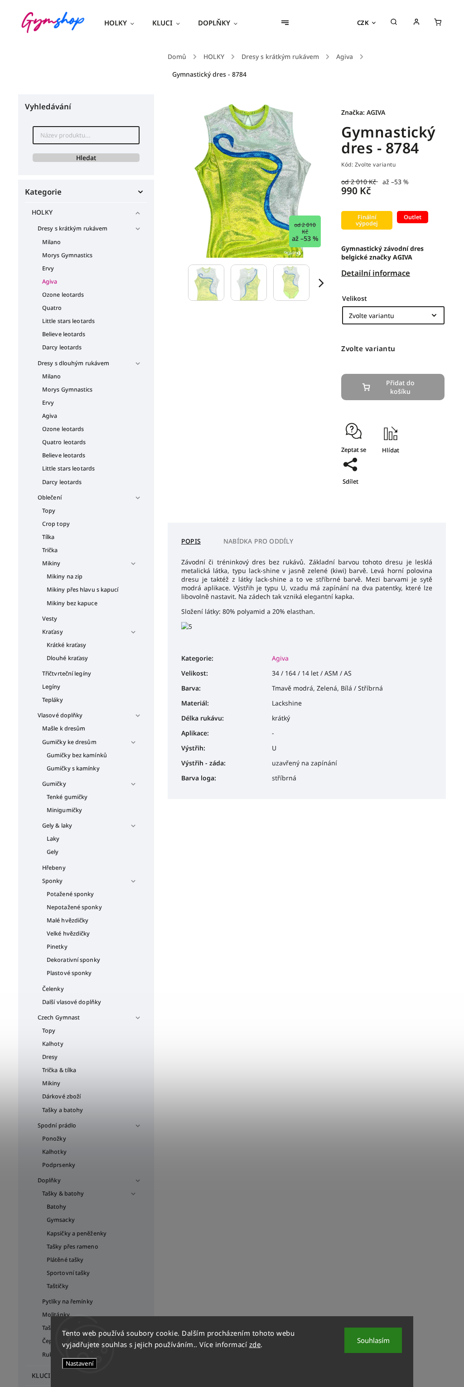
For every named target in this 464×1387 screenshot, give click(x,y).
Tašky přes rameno (72, 1246)
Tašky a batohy (62, 1110)
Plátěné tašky (65, 1260)
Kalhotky (54, 1152)
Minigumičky (64, 810)
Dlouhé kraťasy (67, 658)
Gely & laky (57, 825)
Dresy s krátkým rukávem (72, 228)
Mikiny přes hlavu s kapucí (83, 589)
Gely (52, 852)
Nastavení (79, 1363)
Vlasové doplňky (60, 715)
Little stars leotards (68, 321)
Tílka (48, 537)
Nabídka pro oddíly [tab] (258, 541)
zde (255, 1344)
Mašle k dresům (63, 728)
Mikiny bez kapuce (72, 603)
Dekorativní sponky (73, 960)
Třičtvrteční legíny (66, 673)
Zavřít (415, 476)
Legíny (51, 687)
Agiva (50, 281)
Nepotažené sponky (74, 907)
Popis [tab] (191, 541)
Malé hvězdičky (67, 920)
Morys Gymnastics (67, 255)
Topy (48, 511)
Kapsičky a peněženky (76, 1233)
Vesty (50, 618)
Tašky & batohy (63, 1193)
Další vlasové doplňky (71, 1002)
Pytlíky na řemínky (67, 1301)
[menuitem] (123, 22)
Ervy (48, 268)
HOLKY (42, 212)
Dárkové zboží (61, 1096)
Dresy (50, 1057)
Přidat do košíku (400, 387)
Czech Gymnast (59, 1017)
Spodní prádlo (57, 1125)
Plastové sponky (69, 973)
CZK (363, 23)
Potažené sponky (70, 894)
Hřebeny (54, 868)
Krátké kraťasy (66, 645)
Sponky (52, 881)
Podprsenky (58, 1165)
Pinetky (57, 947)
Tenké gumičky (67, 797)
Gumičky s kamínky (73, 768)
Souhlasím (373, 1340)
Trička (50, 550)
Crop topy (56, 524)
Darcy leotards (62, 347)
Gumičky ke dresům (69, 742)
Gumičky (54, 784)
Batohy (57, 1207)
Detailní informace (375, 273)
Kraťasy (52, 632)
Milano (51, 242)
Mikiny (51, 563)
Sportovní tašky (68, 1273)
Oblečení (50, 497)
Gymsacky (61, 1220)
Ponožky (54, 1138)
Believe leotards (64, 334)
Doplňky (49, 1180)
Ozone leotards (63, 295)
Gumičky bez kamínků (77, 755)
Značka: (363, 112)
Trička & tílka (59, 1070)
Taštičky (57, 1286)
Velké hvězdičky (68, 933)
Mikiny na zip (64, 576)
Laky (53, 839)
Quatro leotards (64, 442)
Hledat (86, 157)
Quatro (52, 308)
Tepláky (52, 700)
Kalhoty (52, 1044)
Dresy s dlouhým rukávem (73, 363)
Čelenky (53, 989)
